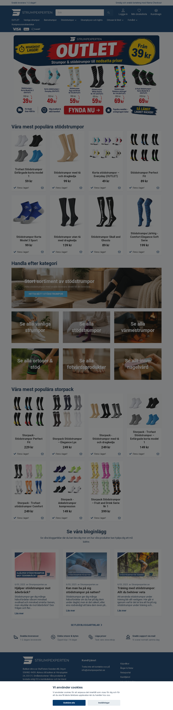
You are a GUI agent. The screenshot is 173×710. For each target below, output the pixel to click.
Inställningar (104, 703)
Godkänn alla (69, 703)
